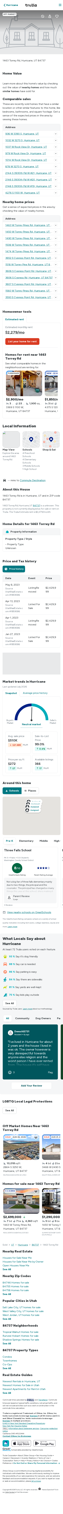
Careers (6, 1458)
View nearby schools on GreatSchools (29, 912)
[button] (60, 5)
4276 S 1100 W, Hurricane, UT (22, 192)
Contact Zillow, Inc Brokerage (17, 1436)
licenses (33, 1416)
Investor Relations (29, 1458)
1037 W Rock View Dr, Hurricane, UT (26, 146)
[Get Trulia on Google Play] (44, 1443)
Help (23, 1460)
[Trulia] (6, 1443)
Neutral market (31, 724)
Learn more (12, 927)
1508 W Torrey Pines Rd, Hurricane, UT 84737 (31, 244)
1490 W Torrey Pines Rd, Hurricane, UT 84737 (31, 238)
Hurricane (23, 1244)
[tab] (14, 569)
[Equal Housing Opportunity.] (40, 1490)
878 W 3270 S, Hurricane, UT (22, 166)
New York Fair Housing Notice (15, 1426)
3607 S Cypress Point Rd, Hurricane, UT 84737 (32, 284)
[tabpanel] (31, 370)
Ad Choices (45, 1460)
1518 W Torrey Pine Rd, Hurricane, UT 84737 (30, 264)
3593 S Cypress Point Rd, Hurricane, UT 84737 (32, 297)
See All (11, 1003)
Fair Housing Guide (44, 1455)
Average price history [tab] (35, 692)
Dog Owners (43, 1018)
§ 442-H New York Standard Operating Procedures (24, 1423)
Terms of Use (43, 1458)
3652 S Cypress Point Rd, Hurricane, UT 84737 (32, 257)
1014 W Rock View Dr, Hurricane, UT (26, 159)
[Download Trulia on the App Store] (21, 1443)
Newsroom (15, 1458)
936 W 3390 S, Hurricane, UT (22, 133)
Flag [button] (50, 1072)
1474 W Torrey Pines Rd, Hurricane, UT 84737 (31, 251)
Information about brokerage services (23, 1428)
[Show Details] (56, 134)
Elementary (26, 840)
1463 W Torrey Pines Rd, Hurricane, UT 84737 (31, 225)
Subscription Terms (11, 1460)
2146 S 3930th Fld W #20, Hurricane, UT (28, 179)
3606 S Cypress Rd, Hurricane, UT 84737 (29, 277)
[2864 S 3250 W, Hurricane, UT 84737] (21, 1147)
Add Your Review (31, 1085)
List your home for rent (22, 341)
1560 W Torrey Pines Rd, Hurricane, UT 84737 (31, 290)
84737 (36, 505)
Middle (44, 840)
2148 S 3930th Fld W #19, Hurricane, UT (28, 186)
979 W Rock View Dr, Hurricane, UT (25, 153)
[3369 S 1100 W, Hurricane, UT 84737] (24, 383)
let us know (36, 1481)
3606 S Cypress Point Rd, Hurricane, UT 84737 (32, 271)
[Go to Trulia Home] (31, 5)
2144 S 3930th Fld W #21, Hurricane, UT (28, 173)
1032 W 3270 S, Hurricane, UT (22, 140)
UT (12, 1244)
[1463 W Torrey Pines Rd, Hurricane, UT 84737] (21, 1201)
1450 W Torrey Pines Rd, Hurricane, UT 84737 (31, 231)
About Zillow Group (26, 1455)
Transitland (42, 1400)
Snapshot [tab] (11, 693)
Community (22, 1018)
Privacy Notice (33, 1460)
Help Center (10, 1492)
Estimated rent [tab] (14, 319)
